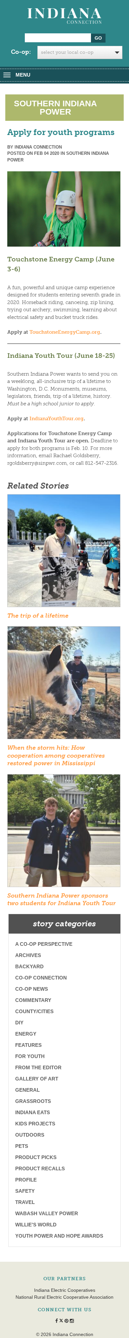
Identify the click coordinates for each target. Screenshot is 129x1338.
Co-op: (21, 51)
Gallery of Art (36, 1078)
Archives (28, 955)
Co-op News (31, 989)
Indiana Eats (32, 1112)
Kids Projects (35, 1123)
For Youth (30, 1056)
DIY (19, 1022)
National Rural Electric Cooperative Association (64, 1297)
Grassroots (33, 1101)
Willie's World (36, 1224)
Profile (26, 1180)
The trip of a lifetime (37, 615)
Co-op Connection (41, 977)
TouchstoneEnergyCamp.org (64, 332)
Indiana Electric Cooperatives (64, 1290)
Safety (25, 1191)
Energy (25, 1034)
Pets (21, 1146)
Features (28, 1045)
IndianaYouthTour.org (56, 419)
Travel (25, 1202)
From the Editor (38, 1067)
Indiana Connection (38, 147)
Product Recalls (40, 1168)
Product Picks (36, 1157)
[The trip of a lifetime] (63, 553)
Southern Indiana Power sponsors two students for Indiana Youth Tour (61, 899)
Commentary (33, 1000)
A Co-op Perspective (43, 944)
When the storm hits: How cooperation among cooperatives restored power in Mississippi (56, 755)
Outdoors (29, 1135)
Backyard (29, 966)
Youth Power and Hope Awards (59, 1236)
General (27, 1090)
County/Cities (34, 1011)
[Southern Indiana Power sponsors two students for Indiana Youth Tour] (63, 833)
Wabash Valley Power (46, 1213)
